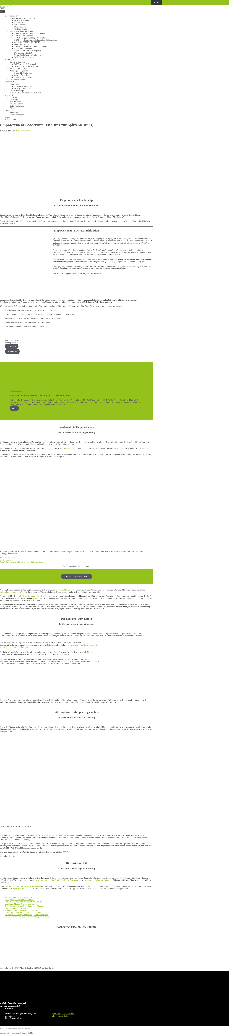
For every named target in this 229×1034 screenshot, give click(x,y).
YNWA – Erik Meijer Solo (24, 36)
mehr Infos (12, 346)
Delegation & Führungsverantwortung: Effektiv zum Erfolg (27, 915)
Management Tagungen (23, 77)
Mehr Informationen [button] (7, 558)
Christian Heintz (20, 29)
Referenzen (14, 113)
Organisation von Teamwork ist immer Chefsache (23, 902)
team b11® (9, 95)
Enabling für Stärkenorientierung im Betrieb (21, 910)
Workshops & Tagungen (19, 71)
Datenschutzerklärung (13, 1029)
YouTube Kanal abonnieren (76, 577)
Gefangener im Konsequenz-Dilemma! (19, 900)
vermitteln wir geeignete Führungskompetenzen (23, 886)
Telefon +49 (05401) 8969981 (63, 1014)
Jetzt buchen (12, 351)
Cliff (11, 108)
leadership (8, 60)
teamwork (8, 82)
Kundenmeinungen (17, 115)
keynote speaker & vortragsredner (22, 18)
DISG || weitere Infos (22, 88)
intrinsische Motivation (57, 835)
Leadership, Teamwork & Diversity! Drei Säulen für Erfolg (27, 913)
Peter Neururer (19, 25)
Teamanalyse (14, 84)
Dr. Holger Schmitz (21, 20)
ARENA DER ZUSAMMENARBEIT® (29, 34)
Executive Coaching (17, 62)
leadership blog (10, 119)
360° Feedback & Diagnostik (25, 64)
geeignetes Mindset (63, 590)
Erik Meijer (18, 23)
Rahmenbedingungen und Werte (12, 592)
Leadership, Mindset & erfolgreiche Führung (21, 904)
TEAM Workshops (17, 91)
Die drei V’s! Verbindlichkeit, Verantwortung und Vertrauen (27, 917)
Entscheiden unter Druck (23, 49)
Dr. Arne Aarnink (20, 27)
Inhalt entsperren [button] (6, 560)
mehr (14, 408)
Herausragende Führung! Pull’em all (18, 897)
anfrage (7, 117)
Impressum (26, 1029)
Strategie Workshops (22, 75)
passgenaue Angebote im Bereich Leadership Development (57, 880)
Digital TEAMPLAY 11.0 (24, 44)
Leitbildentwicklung (17, 79)
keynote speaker (11, 16)
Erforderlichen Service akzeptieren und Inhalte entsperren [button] (21, 562)
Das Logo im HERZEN (23, 53)
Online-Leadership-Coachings (16, 908)
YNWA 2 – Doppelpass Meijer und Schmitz (30, 46)
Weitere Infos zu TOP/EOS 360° (26, 66)
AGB (2, 1029)
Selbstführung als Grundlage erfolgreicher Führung (24, 906)
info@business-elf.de (60, 1016)
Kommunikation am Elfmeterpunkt (27, 51)
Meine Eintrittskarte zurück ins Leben (28, 55)
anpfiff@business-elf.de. (21, 888)
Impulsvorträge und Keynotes (21, 31)
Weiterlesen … (74, 404)
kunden (7, 110)
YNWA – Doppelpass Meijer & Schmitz (29, 38)
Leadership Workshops (23, 73)
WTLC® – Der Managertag (24, 57)
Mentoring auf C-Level (18, 68)
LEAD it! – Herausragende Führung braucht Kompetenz (35, 40)
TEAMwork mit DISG (23, 86)
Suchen (156, 3)
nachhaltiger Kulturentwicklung (97, 880)
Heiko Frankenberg (17, 106)
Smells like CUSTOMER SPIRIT (27, 42)
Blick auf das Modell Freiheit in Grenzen (35, 596)
